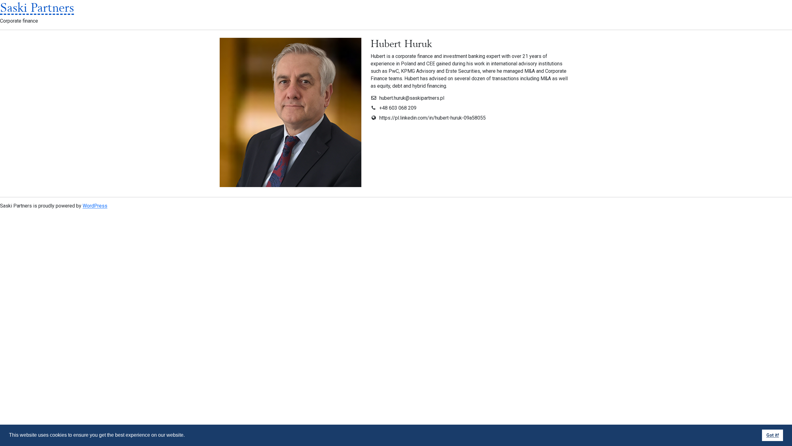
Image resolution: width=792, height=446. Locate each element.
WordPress (95, 206)
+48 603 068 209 (397, 108)
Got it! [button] (772, 435)
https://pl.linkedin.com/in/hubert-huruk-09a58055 (432, 118)
